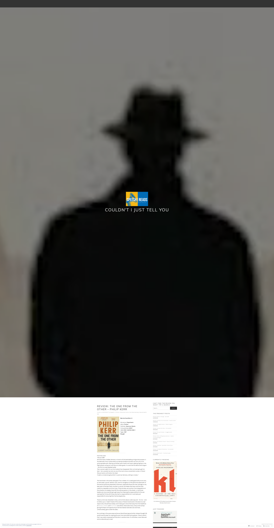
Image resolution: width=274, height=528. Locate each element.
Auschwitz (114, 505)
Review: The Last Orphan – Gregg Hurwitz (162, 432)
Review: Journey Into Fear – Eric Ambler (162, 428)
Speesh (112, 412)
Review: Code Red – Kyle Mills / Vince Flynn (163, 445)
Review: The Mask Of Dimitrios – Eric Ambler (163, 449)
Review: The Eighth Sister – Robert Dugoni (162, 424)
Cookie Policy (29, 525)
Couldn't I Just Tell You (137, 209)
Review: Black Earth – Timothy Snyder (162, 453)
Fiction (117, 412)
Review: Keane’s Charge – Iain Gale (161, 416)
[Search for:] (165, 408)
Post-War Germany (134, 412)
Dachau (101, 505)
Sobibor (106, 505)
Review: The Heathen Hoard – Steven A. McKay (163, 441)
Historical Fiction (124, 412)
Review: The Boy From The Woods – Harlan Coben (164, 420)
